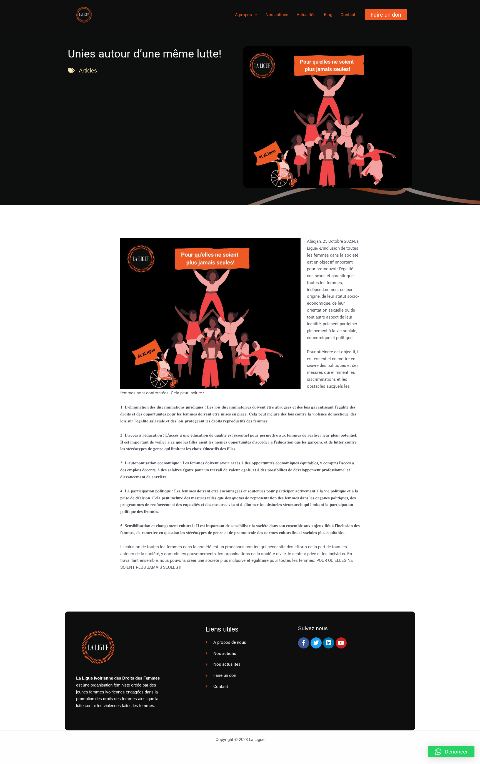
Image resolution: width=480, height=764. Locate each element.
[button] (386, 14)
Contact (348, 14)
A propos (243, 14)
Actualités (306, 14)
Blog (328, 14)
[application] (254, 15)
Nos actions (277, 14)
